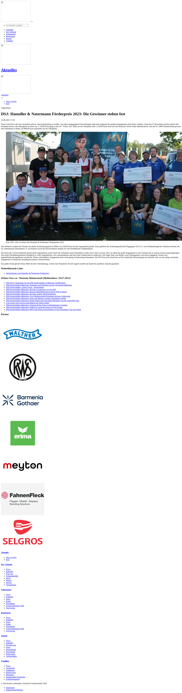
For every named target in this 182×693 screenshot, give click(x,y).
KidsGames (10, 654)
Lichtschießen (11, 656)
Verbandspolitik (12, 576)
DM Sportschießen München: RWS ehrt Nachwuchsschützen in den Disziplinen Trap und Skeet (43, 310)
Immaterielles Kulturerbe (15, 677)
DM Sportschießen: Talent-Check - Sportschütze (25, 287)
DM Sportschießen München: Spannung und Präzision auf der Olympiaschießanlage (39, 285)
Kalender (9, 571)
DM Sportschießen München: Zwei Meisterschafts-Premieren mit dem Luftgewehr (38, 296)
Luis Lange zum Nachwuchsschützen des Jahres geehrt (27, 303)
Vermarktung (11, 585)
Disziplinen (10, 603)
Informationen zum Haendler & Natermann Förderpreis (27, 273)
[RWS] (22, 383)
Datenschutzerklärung (14, 690)
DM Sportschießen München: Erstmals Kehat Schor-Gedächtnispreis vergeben (36, 305)
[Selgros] (22, 548)
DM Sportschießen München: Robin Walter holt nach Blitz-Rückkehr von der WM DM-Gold (42, 301)
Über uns (9, 574)
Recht (8, 578)
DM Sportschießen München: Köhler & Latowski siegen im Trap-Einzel (34, 307)
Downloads (10, 652)
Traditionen (10, 670)
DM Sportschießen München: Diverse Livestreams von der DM (31, 290)
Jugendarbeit (11, 650)
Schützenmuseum (13, 679)
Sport (8, 599)
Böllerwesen (11, 673)
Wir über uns (11, 645)
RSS (8, 560)
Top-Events (10, 608)
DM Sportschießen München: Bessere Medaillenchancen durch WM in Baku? (36, 292)
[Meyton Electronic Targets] (22, 482)
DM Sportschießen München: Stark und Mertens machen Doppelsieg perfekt (36, 298)
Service (9, 583)
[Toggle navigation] (32, 21)
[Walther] (22, 350)
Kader (8, 601)
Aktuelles (9, 70)
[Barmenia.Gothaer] (22, 416)
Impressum (10, 688)
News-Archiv (11, 557)
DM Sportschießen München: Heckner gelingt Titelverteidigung (31, 294)
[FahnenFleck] (22, 515)
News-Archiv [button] (11, 101)
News (8, 569)
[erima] (22, 449)
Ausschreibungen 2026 (15, 606)
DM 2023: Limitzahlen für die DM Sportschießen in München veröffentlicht (35, 283)
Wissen (9, 580)
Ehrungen (10, 675)
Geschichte (10, 668)
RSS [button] (8, 104)
